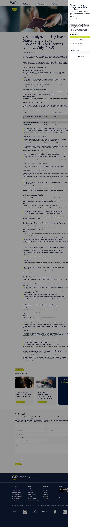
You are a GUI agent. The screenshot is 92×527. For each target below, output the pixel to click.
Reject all (80, 39)
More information (79, 56)
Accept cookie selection (80, 53)
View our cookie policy (74, 34)
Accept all (80, 37)
